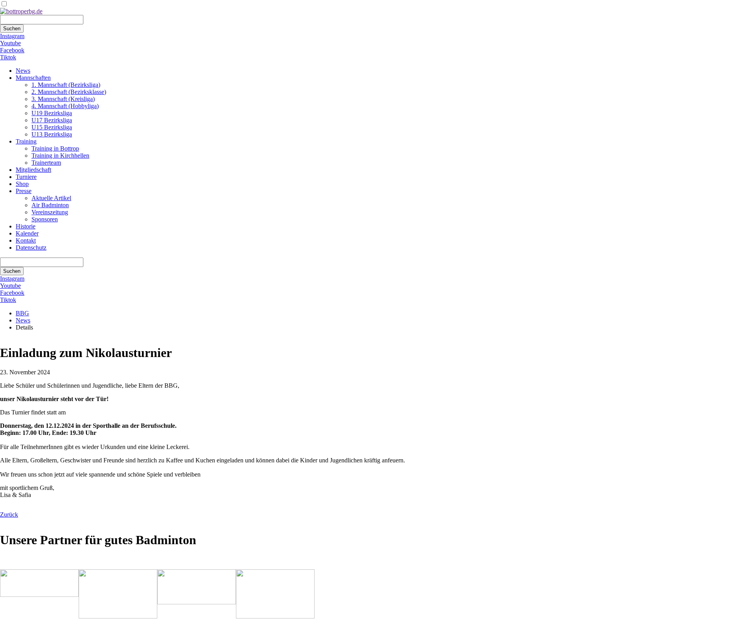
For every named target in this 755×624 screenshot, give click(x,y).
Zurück (9, 514)
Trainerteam (46, 162)
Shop (22, 183)
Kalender (27, 233)
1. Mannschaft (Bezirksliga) (65, 84)
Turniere (26, 176)
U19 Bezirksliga (51, 113)
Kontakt (26, 240)
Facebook (12, 50)
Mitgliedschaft (33, 169)
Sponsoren (44, 219)
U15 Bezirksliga (51, 127)
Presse (23, 191)
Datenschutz (31, 247)
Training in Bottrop (55, 148)
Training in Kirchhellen (60, 155)
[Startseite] (21, 11)
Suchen (11, 28)
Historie (25, 226)
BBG (22, 313)
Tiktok (8, 57)
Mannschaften (33, 77)
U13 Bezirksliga (51, 134)
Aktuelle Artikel (51, 198)
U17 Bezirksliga (51, 120)
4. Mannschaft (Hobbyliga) (65, 106)
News (23, 70)
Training (26, 141)
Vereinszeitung (49, 212)
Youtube (10, 43)
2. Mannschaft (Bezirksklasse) (68, 91)
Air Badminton (50, 205)
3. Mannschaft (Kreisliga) (63, 99)
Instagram (12, 36)
